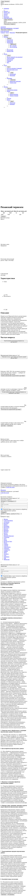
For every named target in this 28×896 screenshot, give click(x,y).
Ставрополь (7, 549)
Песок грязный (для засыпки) (14, 57)
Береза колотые (14, 94)
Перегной (12, 103)
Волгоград (6, 527)
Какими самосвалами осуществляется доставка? (13, 375)
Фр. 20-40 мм (13, 47)
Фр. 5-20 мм (13, 45)
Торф (8, 71)
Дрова (8, 91)
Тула (5, 555)
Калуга (5, 533)
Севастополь (7, 547)
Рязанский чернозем (15, 81)
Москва (6, 519)
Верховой (12, 75)
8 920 (8, 18)
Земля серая (13, 82)
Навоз (8, 99)
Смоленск (6, 548)
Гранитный (10, 41)
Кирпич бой (10, 51)
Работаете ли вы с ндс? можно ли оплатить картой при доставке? (14, 357)
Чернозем (12, 32)
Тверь (5, 552)
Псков (5, 540)
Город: (5, 1)
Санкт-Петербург (8, 520)
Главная (3, 32)
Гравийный (10, 40)
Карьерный (10, 59)
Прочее (6, 87)
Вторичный (10, 49)
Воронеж (6, 530)
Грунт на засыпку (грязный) (14, 68)
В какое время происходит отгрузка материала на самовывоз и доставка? (14, 392)
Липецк (6, 534)
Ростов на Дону (8, 541)
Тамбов (6, 551)
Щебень (6, 37)
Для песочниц (10, 58)
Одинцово (6, 537)
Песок (5, 54)
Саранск (6, 544)
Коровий (12, 104)
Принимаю (3, 894)
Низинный (13, 74)
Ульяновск (6, 556)
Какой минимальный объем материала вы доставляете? (14, 341)
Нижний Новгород (9, 536)
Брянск (5, 524)
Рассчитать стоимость (9, 24)
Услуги (5, 15)
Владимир (6, 526)
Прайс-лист (7, 12)
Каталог (6, 11)
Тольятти (6, 554)
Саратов (6, 545)
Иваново (6, 531)
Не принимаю (11, 894)
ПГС (8, 62)
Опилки (9, 98)
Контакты (6, 16)
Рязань (5, 542)
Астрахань (6, 522)
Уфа (5, 558)
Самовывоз (9, 425)
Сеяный (9, 61)
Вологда (6, 529)
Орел (5, 538)
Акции (5, 14)
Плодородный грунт (12, 69)
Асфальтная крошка (12, 90)
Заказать (3, 216)
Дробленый (10, 42)
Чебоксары (6, 559)
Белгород (6, 523)
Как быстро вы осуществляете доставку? (11, 409)
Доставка (3, 425)
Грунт (7, 32)
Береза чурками (14, 95)
